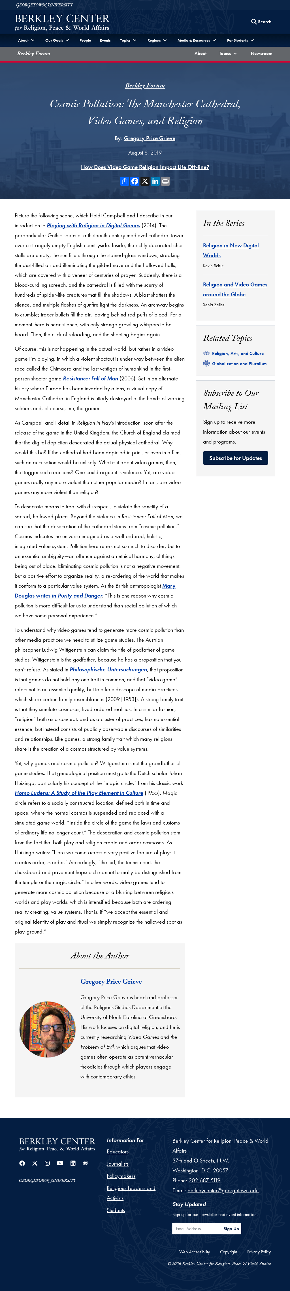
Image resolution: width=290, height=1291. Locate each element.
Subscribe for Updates (235, 458)
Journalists (118, 1163)
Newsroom (263, 53)
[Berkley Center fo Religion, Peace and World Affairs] (62, 23)
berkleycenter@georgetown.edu (223, 1190)
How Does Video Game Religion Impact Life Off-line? (145, 167)
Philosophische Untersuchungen (108, 669)
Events (105, 40)
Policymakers (121, 1175)
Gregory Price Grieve (149, 138)
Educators (118, 1151)
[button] (229, 54)
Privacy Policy (259, 1252)
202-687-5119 (204, 1180)
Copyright (228, 1252)
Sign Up (231, 1229)
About (201, 53)
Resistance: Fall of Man (90, 378)
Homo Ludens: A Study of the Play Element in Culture (79, 793)
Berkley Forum (33, 54)
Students (116, 1210)
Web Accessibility (194, 1252)
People (85, 40)
